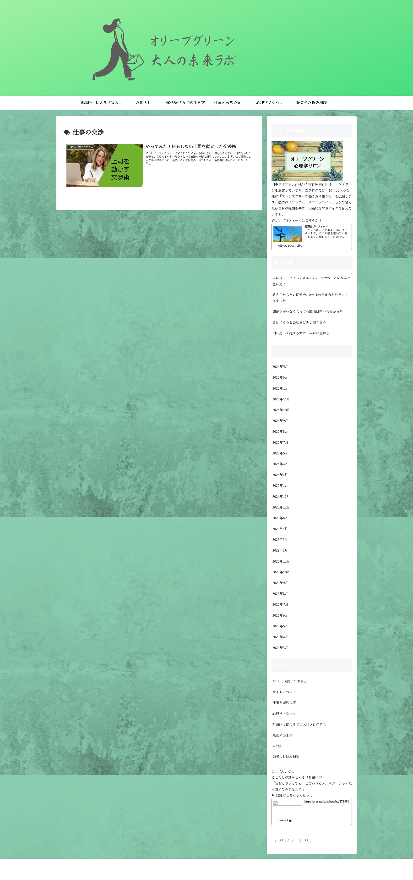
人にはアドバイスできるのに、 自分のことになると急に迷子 (311, 281)
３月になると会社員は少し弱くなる (299, 322)
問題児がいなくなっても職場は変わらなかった (307, 311)
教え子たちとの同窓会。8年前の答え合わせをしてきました (310, 298)
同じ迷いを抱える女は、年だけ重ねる (300, 333)
